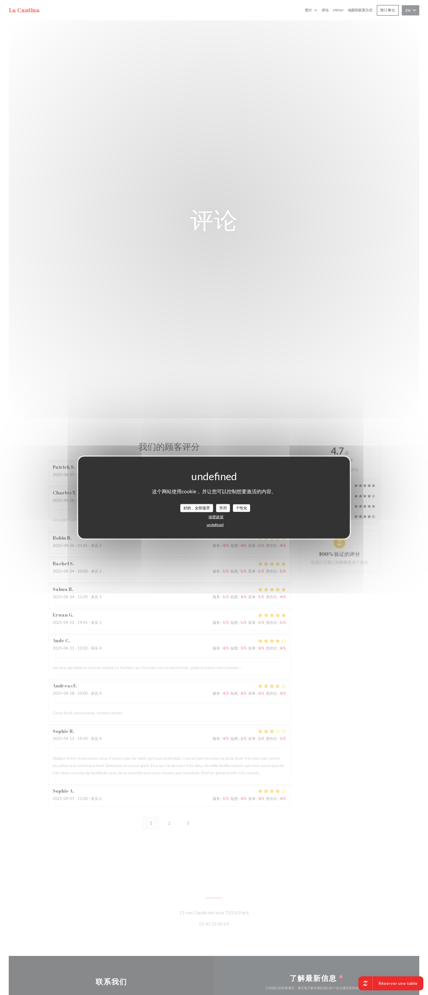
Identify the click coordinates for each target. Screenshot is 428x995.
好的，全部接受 (196, 507)
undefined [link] (215, 524)
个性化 (241, 507)
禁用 (223, 507)
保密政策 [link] (216, 516)
